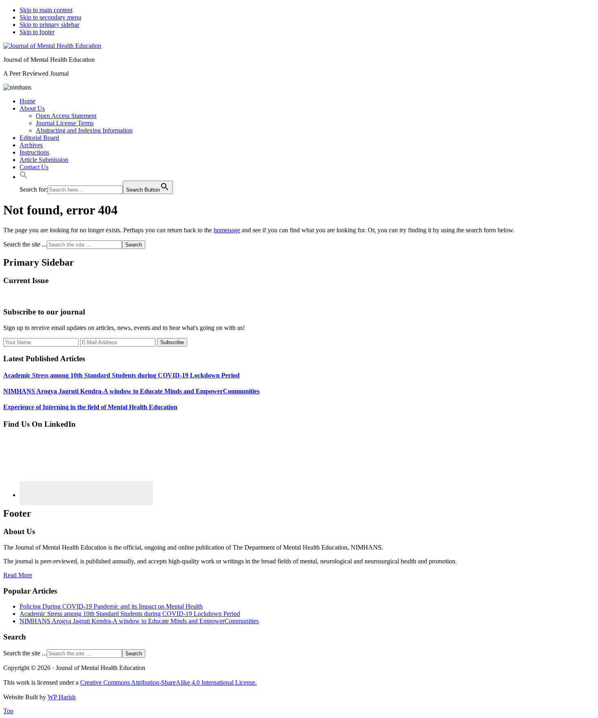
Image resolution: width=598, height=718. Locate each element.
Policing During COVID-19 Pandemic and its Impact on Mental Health (111, 606)
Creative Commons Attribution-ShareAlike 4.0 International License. (168, 682)
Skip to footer (37, 31)
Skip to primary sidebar (49, 24)
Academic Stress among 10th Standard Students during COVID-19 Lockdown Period (121, 375)
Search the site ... (25, 244)
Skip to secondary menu (50, 17)
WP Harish (62, 697)
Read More (17, 575)
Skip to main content (46, 10)
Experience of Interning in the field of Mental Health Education (90, 407)
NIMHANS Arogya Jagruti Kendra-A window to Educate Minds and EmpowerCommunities (131, 391)
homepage (227, 230)
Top (8, 710)
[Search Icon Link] (24, 176)
